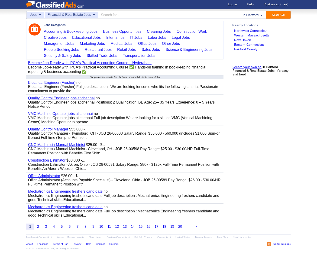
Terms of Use (60, 244)
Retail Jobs (126, 50)
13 (125, 226)
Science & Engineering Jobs (188, 50)
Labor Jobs (157, 37)
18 (164, 226)
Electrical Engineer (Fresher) (51, 82)
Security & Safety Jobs (62, 56)
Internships (115, 37)
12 (117, 226)
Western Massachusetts (251, 35)
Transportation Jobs (139, 56)
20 (180, 226)
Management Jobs (59, 43)
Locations (42, 244)
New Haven (242, 40)
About (29, 244)
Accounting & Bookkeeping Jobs (70, 31)
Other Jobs (171, 43)
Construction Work (192, 31)
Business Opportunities (122, 31)
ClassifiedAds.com (44, 248)
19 (172, 226)
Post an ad (276, 4)
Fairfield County (245, 49)
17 (156, 226)
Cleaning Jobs (159, 31)
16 (148, 226)
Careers (114, 244)
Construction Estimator (46, 160)
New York (222, 237)
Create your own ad (247, 67)
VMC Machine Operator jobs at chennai (60, 114)
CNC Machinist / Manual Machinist (56, 145)
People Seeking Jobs (61, 50)
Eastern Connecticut (249, 44)
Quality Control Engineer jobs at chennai (61, 98)
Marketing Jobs (92, 43)
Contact (100, 244)
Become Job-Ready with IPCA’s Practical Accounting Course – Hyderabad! (90, 63)
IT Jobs (136, 37)
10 (101, 226)
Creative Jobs (55, 37)
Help (250, 4)
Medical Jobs (121, 43)
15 (140, 226)
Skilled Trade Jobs (102, 56)
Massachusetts (204, 237)
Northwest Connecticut (250, 30)
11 (109, 226)
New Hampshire (242, 237)
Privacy (77, 244)
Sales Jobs (151, 50)
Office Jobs (147, 43)
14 (133, 226)
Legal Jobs (181, 37)
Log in (232, 4)
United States (183, 237)
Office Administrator (44, 176)
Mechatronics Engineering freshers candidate (65, 191)
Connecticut (164, 237)
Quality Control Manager (48, 129)
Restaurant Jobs (98, 50)
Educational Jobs (86, 37)
